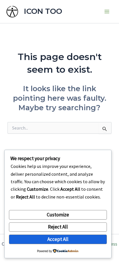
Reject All (58, 227)
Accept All (57, 239)
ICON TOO (43, 11)
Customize (58, 214)
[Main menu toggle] (107, 11)
